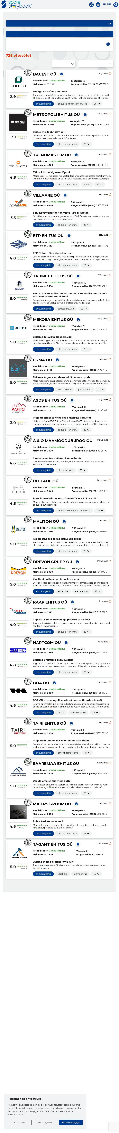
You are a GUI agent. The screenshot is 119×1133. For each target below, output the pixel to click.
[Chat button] (91, 4)
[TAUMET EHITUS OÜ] (78, 276)
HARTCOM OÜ (47, 642)
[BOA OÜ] (54, 682)
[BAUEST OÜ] (61, 74)
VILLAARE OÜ (46, 195)
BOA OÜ (41, 683)
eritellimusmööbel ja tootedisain (74, 510)
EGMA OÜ (42, 360)
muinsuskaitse (78, 712)
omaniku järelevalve (68, 752)
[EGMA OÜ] (57, 359)
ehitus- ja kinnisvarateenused (72, 103)
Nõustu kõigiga (71, 1122)
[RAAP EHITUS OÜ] (72, 602)
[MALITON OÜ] (64, 521)
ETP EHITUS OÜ (48, 235)
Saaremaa (103, 762)
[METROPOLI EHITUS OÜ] (85, 114)
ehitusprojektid (43, 103)
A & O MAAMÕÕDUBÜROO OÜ (62, 440)
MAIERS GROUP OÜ (52, 804)
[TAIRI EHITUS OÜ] (71, 723)
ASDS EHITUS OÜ (50, 400)
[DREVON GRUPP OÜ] (77, 561)
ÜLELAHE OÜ (45, 481)
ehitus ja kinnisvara (67, 144)
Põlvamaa (103, 439)
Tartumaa (103, 194)
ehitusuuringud (65, 470)
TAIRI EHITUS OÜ (49, 723)
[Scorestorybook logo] (16, 4)
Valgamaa (103, 641)
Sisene (107, 4)
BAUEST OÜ (44, 74)
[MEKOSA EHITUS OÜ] (78, 319)
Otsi (108, 44)
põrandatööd (84, 389)
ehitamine (63, 591)
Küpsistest (19, 1122)
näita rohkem (95, 103)
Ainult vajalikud (45, 1122)
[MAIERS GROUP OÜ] (76, 803)
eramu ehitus (64, 389)
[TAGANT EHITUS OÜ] (78, 844)
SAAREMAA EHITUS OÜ (56, 763)
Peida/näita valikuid (109, 23)
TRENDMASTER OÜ (52, 155)
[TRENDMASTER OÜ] (76, 154)
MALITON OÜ (46, 521)
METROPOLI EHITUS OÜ (56, 114)
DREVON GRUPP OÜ (52, 562)
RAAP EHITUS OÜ (50, 602)
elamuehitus (81, 591)
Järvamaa (103, 601)
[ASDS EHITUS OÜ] (72, 400)
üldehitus (62, 874)
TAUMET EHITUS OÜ (53, 276)
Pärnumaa (103, 480)
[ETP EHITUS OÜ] (69, 235)
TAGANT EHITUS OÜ (53, 844)
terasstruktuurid (66, 308)
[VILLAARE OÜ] (65, 195)
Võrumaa (103, 275)
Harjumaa (103, 73)
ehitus (87, 184)
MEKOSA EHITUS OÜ (53, 319)
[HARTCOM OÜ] (66, 642)
